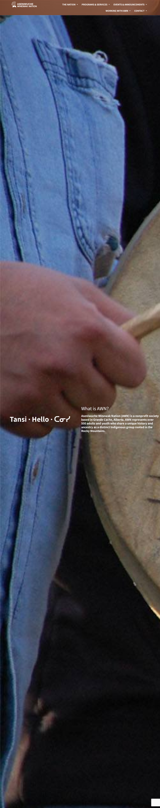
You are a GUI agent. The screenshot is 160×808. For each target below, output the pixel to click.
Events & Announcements (129, 4)
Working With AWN (117, 10)
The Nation (69, 4)
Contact (139, 10)
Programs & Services (94, 4)
